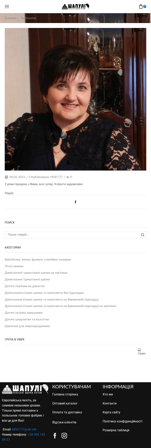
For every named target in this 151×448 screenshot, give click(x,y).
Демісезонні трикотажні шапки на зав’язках (36, 272)
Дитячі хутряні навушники (24, 312)
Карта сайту (111, 412)
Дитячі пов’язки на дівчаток (25, 286)
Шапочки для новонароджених (27, 326)
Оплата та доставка (67, 412)
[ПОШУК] (142, 234)
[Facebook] (75, 202)
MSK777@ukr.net (24, 429)
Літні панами (14, 266)
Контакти (110, 403)
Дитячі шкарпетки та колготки (27, 319)
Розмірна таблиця (116, 430)
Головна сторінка (65, 394)
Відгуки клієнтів (64, 422)
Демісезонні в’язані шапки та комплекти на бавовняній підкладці (52, 299)
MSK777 (56, 177)
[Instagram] (64, 435)
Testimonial (28, 18)
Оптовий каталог (64, 403)
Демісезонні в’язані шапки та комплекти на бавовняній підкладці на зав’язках (60, 306)
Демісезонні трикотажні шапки (27, 279)
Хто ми (108, 394)
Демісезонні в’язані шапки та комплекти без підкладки (44, 292)
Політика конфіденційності (122, 421)
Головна (10, 18)
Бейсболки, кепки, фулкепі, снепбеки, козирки (38, 259)
